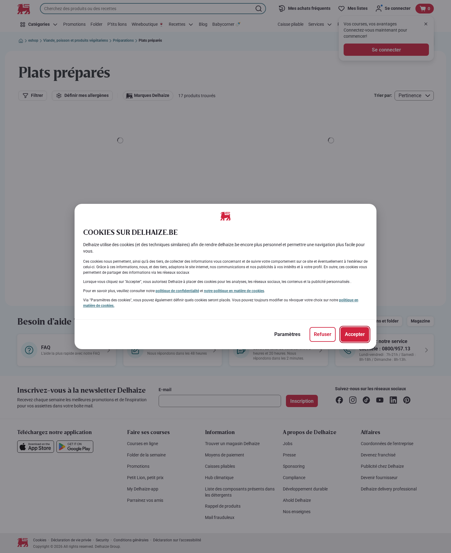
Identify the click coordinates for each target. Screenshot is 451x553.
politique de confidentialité (177, 291)
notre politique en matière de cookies (234, 291)
